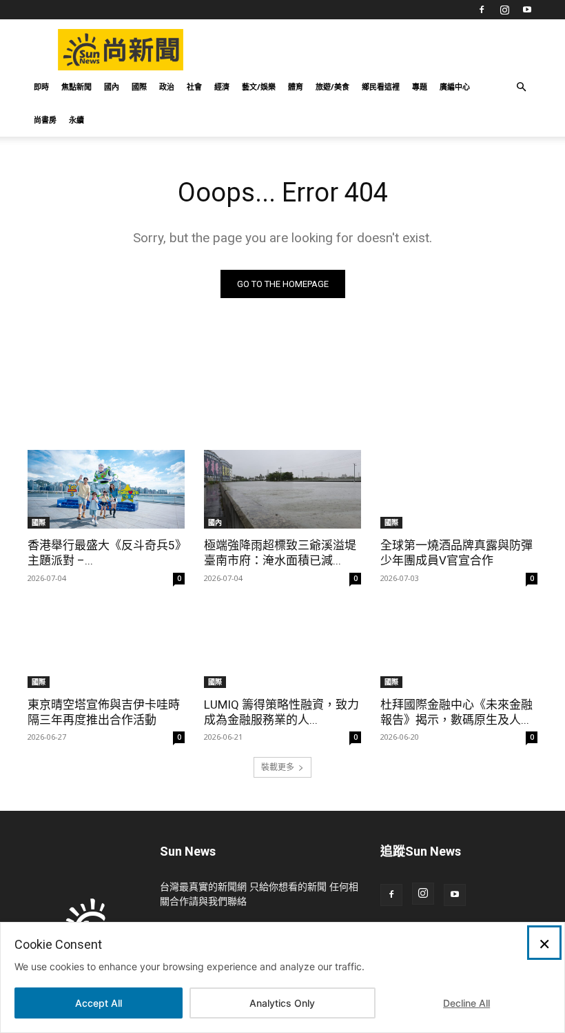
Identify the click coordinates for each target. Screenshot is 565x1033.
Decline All (466, 1003)
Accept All (98, 1003)
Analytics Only (282, 1003)
